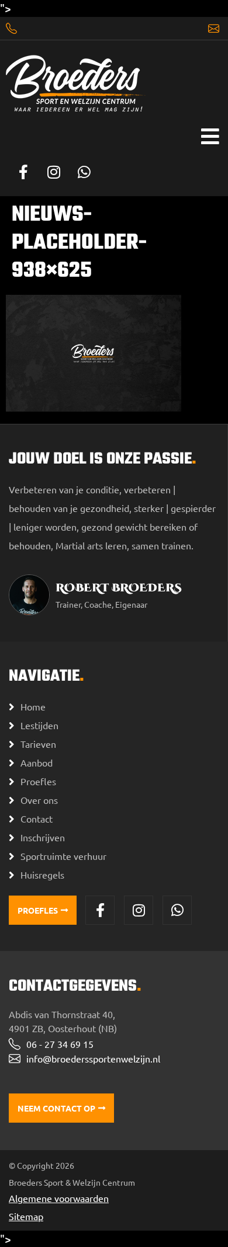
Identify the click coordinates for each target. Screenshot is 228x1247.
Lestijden (39, 725)
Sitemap (26, 1216)
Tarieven (38, 744)
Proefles (38, 781)
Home (33, 706)
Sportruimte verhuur (63, 856)
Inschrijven (42, 837)
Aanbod (36, 762)
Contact (36, 818)
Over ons (39, 800)
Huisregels (42, 874)
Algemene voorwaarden (59, 1198)
